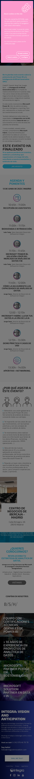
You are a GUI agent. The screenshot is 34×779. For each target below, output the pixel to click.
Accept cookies (23, 53)
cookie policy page (9, 43)
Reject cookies (12, 57)
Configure (24, 57)
